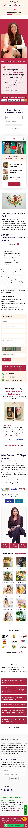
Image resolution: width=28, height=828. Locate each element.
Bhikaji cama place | (13, 806)
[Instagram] (12, 2)
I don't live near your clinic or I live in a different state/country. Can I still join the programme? (13, 690)
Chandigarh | (12, 808)
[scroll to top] (26, 825)
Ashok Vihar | (13, 804)
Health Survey (25, 809)
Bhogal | (21, 806)
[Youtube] (15, 2)
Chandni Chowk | (20, 808)
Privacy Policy (4, 822)
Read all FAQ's (14, 727)
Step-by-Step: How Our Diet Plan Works (12, 681)
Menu (13, 17)
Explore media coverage (13, 652)
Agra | (2, 804)
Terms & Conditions (17, 820)
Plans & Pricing (20, 5)
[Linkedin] (17, 2)
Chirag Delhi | (4, 810)
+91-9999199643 (10, 374)
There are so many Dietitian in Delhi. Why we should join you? (13, 698)
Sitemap (9, 820)
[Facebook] (10, 2)
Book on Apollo (19, 500)
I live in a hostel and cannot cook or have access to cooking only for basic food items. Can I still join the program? (13, 712)
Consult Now (13, 244)
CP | (9, 810)
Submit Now (7, 359)
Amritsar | (7, 804)
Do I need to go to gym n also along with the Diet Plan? (13, 720)
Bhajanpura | (4, 806)
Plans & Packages (14, 184)
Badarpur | (19, 804)
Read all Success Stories (14, 445)
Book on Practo (9, 500)
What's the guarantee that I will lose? (14, 705)
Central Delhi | (4, 808)
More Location (15, 810)
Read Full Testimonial (11, 436)
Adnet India (12, 822)
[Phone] (23, 818)
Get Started (9, 5)
